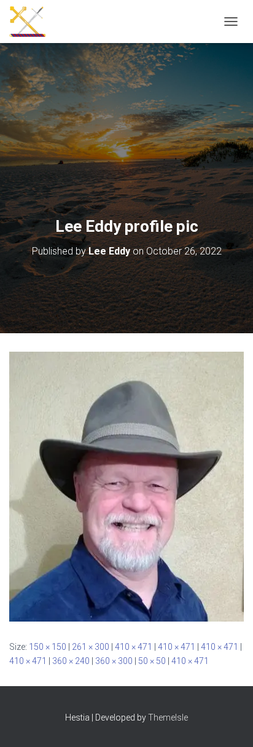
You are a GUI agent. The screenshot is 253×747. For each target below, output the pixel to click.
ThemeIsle (168, 717)
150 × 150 (47, 647)
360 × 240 (71, 661)
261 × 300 (90, 647)
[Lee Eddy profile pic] (126, 486)
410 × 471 (133, 647)
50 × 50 (152, 661)
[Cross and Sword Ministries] (32, 21)
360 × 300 (114, 661)
